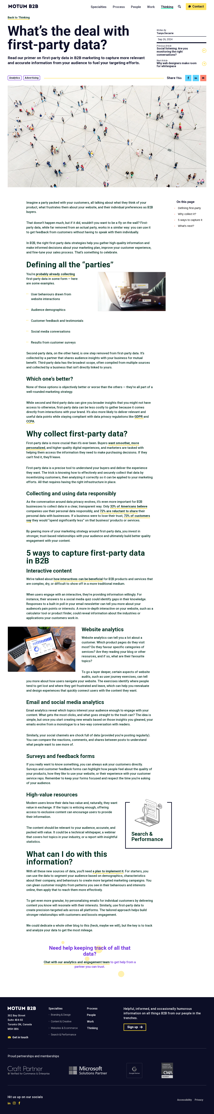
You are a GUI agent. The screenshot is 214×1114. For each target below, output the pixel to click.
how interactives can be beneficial (78, 579)
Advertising (32, 77)
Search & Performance (63, 1034)
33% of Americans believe (128, 506)
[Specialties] (99, 6)
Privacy (199, 1099)
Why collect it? (187, 214)
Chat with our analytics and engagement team (77, 962)
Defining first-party (189, 208)
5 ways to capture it (190, 220)
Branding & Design (61, 1014)
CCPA (30, 421)
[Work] (151, 6)
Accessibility (184, 1099)
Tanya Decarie (165, 33)
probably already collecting (55, 274)
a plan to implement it (108, 871)
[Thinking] (167, 6)
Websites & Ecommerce (64, 1028)
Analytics (14, 77)
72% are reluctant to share (119, 511)
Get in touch (20, 1037)
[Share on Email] (203, 78)
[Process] (119, 6)
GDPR (139, 416)
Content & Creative (61, 1021)
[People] (136, 6)
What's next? (186, 225)
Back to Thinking (19, 17)
